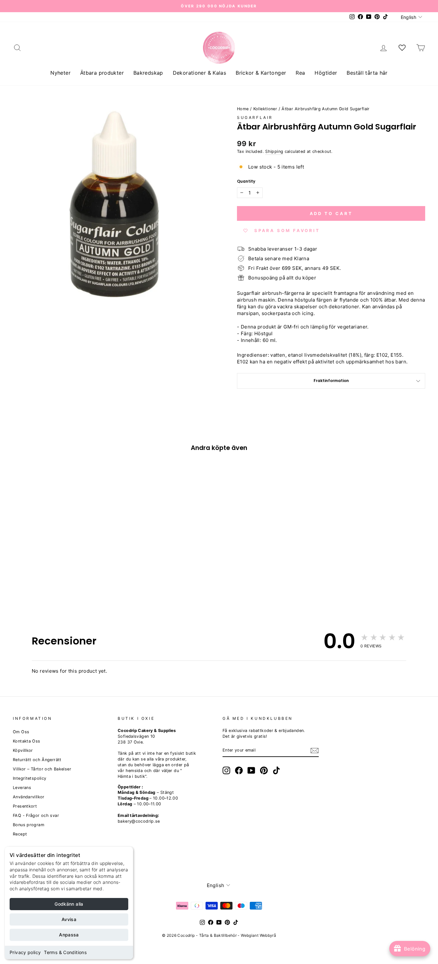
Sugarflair (255, 117)
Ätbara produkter (102, 73)
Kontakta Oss (26, 741)
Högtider (326, 73)
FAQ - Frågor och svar (36, 815)
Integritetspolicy (29, 778)
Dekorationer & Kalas (199, 73)
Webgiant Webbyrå (258, 935)
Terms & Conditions (65, 952)
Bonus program (28, 824)
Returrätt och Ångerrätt (37, 759)
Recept (20, 834)
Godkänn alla (69, 904)
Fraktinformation (331, 380)
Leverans (22, 787)
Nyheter (60, 73)
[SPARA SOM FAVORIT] (20, 557)
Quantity (246, 181)
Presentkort (25, 806)
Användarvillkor (29, 796)
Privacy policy (25, 952)
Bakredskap (148, 73)
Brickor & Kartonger (261, 73)
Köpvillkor (23, 750)
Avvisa (69, 919)
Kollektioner (265, 108)
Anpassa (69, 934)
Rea (300, 73)
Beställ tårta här (367, 73)
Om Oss (21, 731)
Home (243, 108)
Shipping (274, 151)
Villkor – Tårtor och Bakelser (42, 769)
